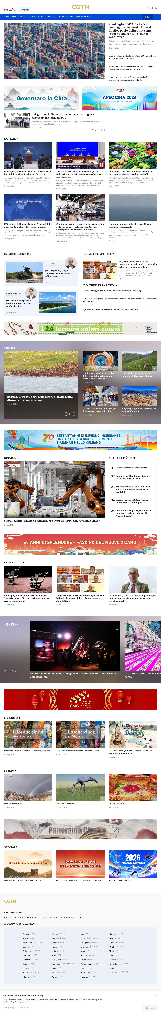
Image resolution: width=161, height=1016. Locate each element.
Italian (58, 968)
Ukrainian (118, 964)
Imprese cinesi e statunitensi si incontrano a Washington (132, 501)
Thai (113, 955)
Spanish (116, 942)
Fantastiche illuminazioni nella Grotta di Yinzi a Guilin (132, 477)
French (58, 934)
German (59, 938)
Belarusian (32, 942)
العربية (42, 917)
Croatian (30, 959)
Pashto (85, 968)
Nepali (85, 951)
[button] (94, 129)
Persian (87, 955)
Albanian (29, 934)
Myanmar (90, 947)
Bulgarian (31, 951)
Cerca (149, 17)
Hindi (56, 955)
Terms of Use (23, 1008)
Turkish (115, 959)
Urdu (113, 968)
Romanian (88, 972)
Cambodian (30, 955)
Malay (89, 938)
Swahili (116, 947)
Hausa (57, 947)
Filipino (29, 977)
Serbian (116, 934)
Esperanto (31, 972)
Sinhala (115, 938)
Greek (58, 942)
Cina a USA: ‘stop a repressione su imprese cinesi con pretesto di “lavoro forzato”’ (133, 513)
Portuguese (89, 964)
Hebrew (58, 951)
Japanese (59, 972)
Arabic (29, 938)
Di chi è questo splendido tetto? (132, 467)
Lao (84, 934)
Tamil (114, 951)
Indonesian (63, 964)
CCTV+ (82, 917)
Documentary (68, 917)
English (7, 917)
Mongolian (88, 942)
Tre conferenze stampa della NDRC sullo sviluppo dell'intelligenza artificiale (134, 489)
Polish (86, 959)
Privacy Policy (8, 1008)
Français (31, 917)
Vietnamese (119, 972)
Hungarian (60, 959)
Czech (28, 964)
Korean (58, 977)
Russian (87, 977)
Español (19, 917)
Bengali (28, 947)
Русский (53, 917)
